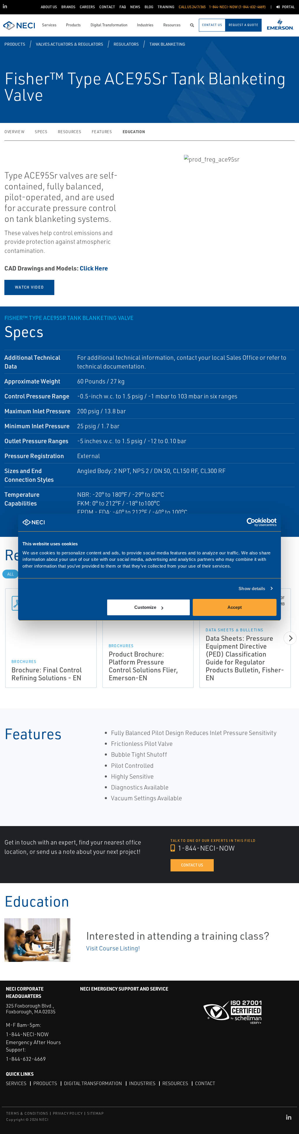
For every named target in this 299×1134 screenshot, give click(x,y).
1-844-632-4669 (26, 1059)
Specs (41, 131)
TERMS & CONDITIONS (27, 1113)
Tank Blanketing (167, 44)
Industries (142, 1083)
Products (14, 44)
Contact (205, 1083)
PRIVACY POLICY (68, 1113)
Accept (234, 607)
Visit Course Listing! (113, 948)
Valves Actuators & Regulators (69, 44)
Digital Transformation (93, 1083)
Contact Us (192, 865)
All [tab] (10, 574)
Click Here (94, 268)
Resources (69, 131)
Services (16, 1083)
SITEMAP (95, 1113)
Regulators (126, 44)
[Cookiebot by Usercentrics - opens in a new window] (251, 522)
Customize (145, 607)
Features (102, 131)
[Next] (290, 638)
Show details (252, 588)
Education (134, 131)
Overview (14, 131)
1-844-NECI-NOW (205, 848)
